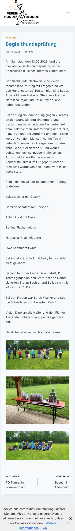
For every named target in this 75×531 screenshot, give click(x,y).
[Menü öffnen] (67, 13)
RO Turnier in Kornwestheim (15, 482)
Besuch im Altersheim (61, 482)
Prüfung (11, 37)
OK (45, 528)
